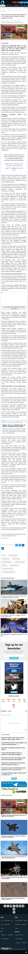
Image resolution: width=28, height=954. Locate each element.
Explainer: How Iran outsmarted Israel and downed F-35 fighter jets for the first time (13, 425)
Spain (4, 555)
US (11, 920)
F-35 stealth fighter (7, 562)
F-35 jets (4, 565)
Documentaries (5, 938)
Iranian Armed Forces (7, 568)
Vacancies (17, 942)
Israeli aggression (14, 565)
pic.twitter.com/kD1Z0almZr (14, 165)
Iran (2, 920)
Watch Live (4, 935)
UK (2, 924)
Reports (25, 920)
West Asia (6, 920)
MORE (14, 778)
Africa (2, 928)
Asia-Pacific (7, 924)
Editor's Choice (16, 10)
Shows (17, 928)
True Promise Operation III (8, 572)
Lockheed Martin (13, 555)
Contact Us (24, 942)
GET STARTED (14, 658)
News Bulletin (18, 920)
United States (16, 558)
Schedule (10, 935)
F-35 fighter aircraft (19, 562)
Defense (9, 10)
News (3, 10)
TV (1, 931)
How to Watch (18, 938)
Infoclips (24, 924)
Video (16, 917)
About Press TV (19, 935)
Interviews (18, 924)
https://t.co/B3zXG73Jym (16, 164)
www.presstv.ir (5, 538)
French (21, 2)
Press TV (17, 931)
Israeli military (6, 558)
